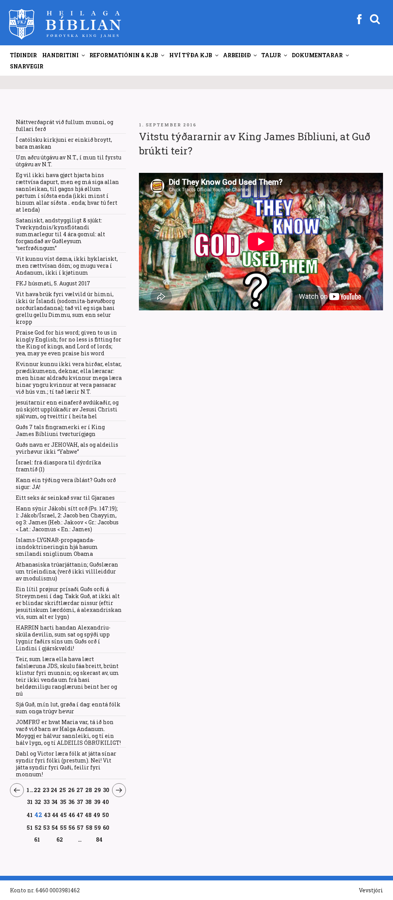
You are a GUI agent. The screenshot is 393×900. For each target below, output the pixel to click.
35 (63, 802)
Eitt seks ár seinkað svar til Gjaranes (65, 497)
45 (64, 815)
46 (72, 815)
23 (46, 790)
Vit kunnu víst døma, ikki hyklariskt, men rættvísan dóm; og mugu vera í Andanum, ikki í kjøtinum (67, 265)
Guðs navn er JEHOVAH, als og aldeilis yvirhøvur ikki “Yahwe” (67, 448)
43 (47, 815)
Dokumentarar (317, 55)
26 (71, 790)
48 (88, 815)
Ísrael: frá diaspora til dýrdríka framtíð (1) (58, 466)
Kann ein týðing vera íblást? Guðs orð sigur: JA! (66, 483)
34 (54, 802)
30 (106, 790)
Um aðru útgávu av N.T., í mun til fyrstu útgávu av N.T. (68, 161)
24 (54, 790)
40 (106, 802)
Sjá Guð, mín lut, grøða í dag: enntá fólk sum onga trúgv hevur (68, 708)
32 (38, 802)
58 (89, 827)
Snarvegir (26, 66)
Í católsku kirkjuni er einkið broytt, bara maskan (64, 143)
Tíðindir (23, 55)
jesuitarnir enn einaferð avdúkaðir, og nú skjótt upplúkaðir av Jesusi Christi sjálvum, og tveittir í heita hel (67, 409)
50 (106, 815)
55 (63, 827)
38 (88, 802)
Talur (271, 55)
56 (72, 827)
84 (99, 839)
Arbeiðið (237, 55)
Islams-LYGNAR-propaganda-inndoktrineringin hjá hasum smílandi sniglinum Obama (57, 546)
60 (106, 827)
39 (97, 802)
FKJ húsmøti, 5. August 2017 (53, 283)
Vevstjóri (371, 890)
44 (55, 815)
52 (38, 827)
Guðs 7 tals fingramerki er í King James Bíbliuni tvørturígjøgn (60, 430)
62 (60, 839)
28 (89, 790)
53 (46, 827)
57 (80, 827)
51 (29, 827)
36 (71, 802)
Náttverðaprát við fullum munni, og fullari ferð (64, 125)
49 (97, 815)
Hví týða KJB (190, 55)
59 (98, 827)
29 (97, 790)
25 (63, 790)
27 (80, 790)
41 (29, 815)
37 (80, 802)
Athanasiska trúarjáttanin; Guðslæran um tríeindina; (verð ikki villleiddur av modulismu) (67, 571)
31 (29, 802)
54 (55, 827)
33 (46, 802)
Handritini (60, 55)
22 (37, 790)
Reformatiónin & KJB (123, 55)
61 (37, 839)
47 (80, 815)
